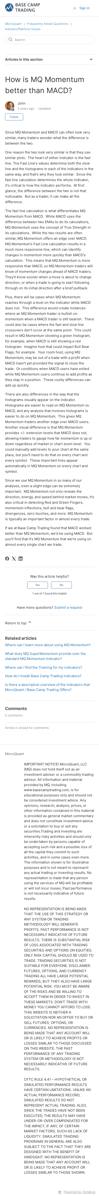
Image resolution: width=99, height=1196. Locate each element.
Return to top (16, 623)
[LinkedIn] (20, 559)
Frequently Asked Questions (47, 24)
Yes (37, 585)
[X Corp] (14, 559)
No (61, 585)
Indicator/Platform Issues (23, 29)
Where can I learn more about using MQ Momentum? (48, 645)
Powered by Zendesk (80, 1192)
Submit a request (68, 607)
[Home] (22, 10)
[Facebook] (7, 559)
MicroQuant (13, 24)
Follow (14, 117)
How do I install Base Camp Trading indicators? (43, 676)
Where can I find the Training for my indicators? (43, 667)
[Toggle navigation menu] (74, 8)
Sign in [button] (84, 8)
